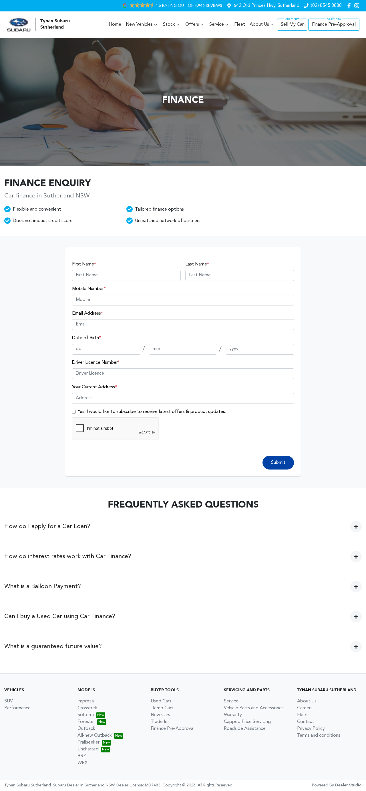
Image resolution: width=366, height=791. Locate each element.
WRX (82, 763)
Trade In (159, 722)
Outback (86, 728)
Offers (192, 24)
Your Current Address (94, 387)
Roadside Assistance (245, 728)
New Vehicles (139, 24)
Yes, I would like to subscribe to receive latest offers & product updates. (152, 412)
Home (115, 24)
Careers (305, 708)
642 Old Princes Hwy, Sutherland (266, 5)
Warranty (233, 715)
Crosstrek (87, 708)
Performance (17, 708)
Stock (169, 24)
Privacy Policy (311, 728)
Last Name (197, 264)
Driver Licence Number (96, 362)
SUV (8, 701)
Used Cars (161, 701)
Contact (305, 722)
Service (216, 24)
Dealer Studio (348, 785)
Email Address (87, 313)
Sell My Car (292, 24)
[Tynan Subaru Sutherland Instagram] (358, 5)
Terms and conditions (318, 735)
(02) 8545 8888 (326, 5)
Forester (86, 722)
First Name (84, 264)
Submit (278, 462)
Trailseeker (88, 742)
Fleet (239, 24)
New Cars (160, 715)
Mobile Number (89, 289)
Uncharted (88, 749)
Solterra (85, 715)
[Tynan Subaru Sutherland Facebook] (350, 5)
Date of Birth (86, 338)
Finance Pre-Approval (334, 24)
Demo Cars (162, 708)
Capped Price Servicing (247, 722)
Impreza (85, 701)
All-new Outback (94, 735)
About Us (259, 24)
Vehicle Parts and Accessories (254, 708)
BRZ (81, 756)
